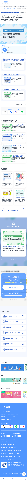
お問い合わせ (10, 419)
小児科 (4, 180)
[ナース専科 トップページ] (5, 407)
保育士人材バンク (20, 453)
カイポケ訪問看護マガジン (6, 456)
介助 (18, 246)
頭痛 (13, 155)
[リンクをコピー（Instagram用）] (16, 112)
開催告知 (17, 197)
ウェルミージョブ (12, 447)
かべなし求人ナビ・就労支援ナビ (8, 453)
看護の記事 (9, 8)
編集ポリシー (9, 411)
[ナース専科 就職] (16, 436)
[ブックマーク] (2, 124)
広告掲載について (14, 416)
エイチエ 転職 (4, 447)
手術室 (10, 246)
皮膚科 (13, 8)
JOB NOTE (3, 444)
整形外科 (14, 145)
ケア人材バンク (17, 450)
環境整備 (14, 135)
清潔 (23, 124)
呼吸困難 (12, 12)
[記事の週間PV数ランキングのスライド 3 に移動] (13, 259)
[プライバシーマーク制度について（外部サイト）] (4, 465)
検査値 (17, 12)
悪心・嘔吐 (5, 246)
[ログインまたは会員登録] (24, 3)
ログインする (12, 293)
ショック (14, 124)
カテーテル (23, 246)
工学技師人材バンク (5, 441)
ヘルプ (2, 411)
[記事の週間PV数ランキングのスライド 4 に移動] (15, 259)
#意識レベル (22, 12)
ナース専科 (3, 8)
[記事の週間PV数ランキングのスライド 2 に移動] (11, 259)
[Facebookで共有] (10, 112)
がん (3, 197)
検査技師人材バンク (17, 439)
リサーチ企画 (18, 180)
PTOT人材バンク (12, 444)
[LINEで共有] (21, 112)
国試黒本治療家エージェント (17, 441)
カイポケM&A (11, 459)
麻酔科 (14, 246)
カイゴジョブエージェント (6, 450)
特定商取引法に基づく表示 (12, 414)
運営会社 (3, 419)
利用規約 (3, 414)
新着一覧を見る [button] (12, 210)
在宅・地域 (23, 197)
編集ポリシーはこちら (20, 104)
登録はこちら (12, 287)
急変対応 (7, 12)
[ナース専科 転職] (5, 436)
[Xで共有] (4, 112)
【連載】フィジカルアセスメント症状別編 (11, 15)
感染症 (19, 124)
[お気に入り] (3, 52)
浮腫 (23, 135)
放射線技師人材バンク (5, 439)
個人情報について (4, 416)
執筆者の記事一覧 (10, 52)
